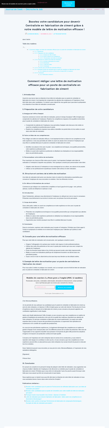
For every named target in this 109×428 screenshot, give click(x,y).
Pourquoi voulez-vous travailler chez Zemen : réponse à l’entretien (46, 395)
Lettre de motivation (59, 34)
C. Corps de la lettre (47, 64)
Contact (97, 9)
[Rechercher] (103, 9)
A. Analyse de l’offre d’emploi (49, 54)
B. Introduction (46, 62)
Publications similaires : (48, 74)
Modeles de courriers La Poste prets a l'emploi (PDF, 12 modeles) (58, 71)
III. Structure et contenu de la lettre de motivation (48, 59)
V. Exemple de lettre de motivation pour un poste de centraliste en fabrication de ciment (58, 69)
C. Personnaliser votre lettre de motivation (52, 58)
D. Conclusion (46, 66)
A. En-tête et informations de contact (51, 61)
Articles (89, 9)
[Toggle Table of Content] (24, 47)
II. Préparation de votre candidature (45, 53)
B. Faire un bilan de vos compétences (51, 56)
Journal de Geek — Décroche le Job (24, 9)
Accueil (82, 9)
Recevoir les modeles (65, 287)
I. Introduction (39, 51)
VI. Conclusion (40, 72)
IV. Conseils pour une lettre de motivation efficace (48, 67)
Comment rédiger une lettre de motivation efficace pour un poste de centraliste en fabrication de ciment (57, 49)
